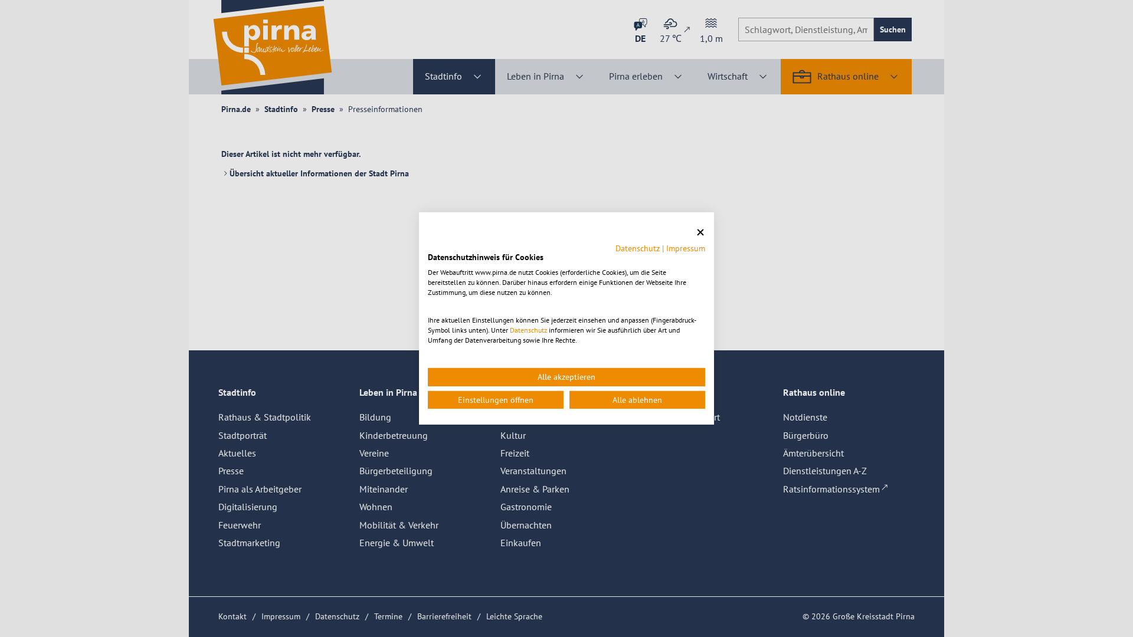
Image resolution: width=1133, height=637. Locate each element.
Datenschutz (637, 247)
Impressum (685, 247)
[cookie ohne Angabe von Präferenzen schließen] (700, 233)
